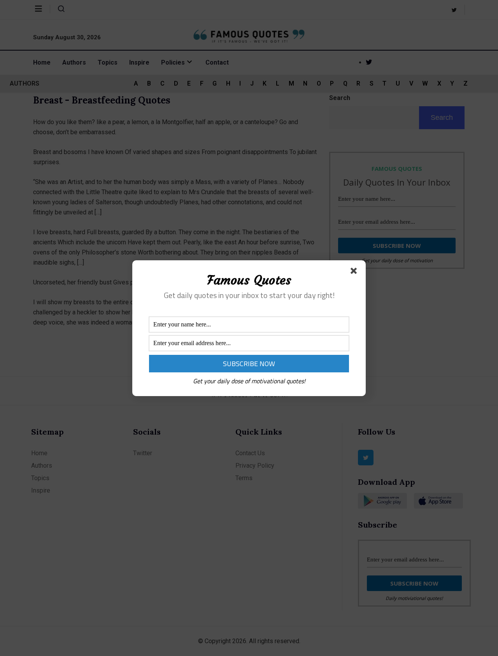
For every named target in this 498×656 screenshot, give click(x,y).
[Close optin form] (355, 272)
